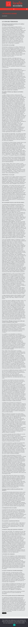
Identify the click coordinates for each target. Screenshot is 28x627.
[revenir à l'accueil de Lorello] (14, 6)
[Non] (26, 622)
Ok (14, 625)
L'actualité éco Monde (9, 13)
